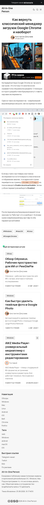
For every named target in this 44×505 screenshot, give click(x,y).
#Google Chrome (10, 236)
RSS (3, 464)
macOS (4, 444)
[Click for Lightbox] (22, 139)
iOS (3, 415)
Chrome (5, 422)
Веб (3, 419)
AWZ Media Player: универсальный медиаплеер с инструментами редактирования (17, 350)
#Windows (7, 231)
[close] (41, 2)
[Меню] (40, 9)
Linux (4, 408)
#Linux (29, 231)
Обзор (9, 254)
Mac (3, 405)
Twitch (4, 460)
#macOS (19, 231)
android (5, 441)
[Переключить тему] (33, 9)
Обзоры (5, 398)
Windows (10, 296)
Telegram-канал (8, 457)
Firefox (4, 425)
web (3, 434)
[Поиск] (37, 9)
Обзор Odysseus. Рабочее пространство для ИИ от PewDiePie (21, 262)
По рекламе (6, 467)
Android (5, 412)
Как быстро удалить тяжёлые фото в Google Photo (21, 304)
